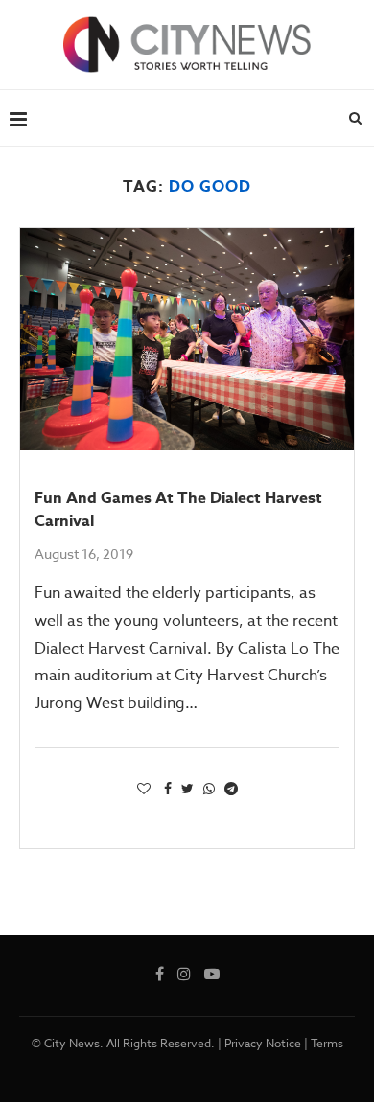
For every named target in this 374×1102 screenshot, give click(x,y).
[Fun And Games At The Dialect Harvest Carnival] (187, 339)
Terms (327, 1043)
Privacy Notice (262, 1043)
